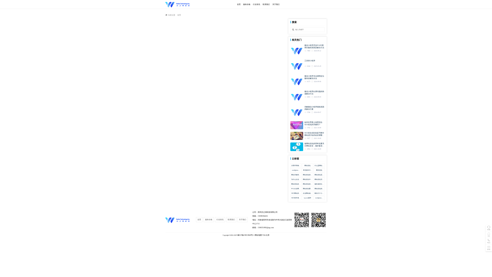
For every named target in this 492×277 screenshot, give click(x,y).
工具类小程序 (309, 61)
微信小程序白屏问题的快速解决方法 (314, 93)
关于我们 (276, 4)
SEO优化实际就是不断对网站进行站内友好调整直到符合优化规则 (314, 134)
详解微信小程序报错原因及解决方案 (314, 108)
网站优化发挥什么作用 (295, 184)
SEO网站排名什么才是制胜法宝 (295, 193)
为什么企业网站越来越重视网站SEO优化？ (295, 180)
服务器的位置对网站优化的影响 (319, 184)
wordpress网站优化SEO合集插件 (295, 170)
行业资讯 (256, 4)
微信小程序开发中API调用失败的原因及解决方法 (314, 46)
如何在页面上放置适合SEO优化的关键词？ (313, 123)
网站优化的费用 (307, 184)
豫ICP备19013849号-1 (245, 235)
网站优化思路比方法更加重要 (319, 175)
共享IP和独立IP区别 (295, 166)
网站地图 (258, 235)
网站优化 (307, 165)
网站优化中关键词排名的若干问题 (307, 180)
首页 (239, 4)
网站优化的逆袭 (319, 189)
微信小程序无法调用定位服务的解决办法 (314, 77)
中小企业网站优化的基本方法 (295, 189)
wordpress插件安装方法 (319, 198)
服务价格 (246, 4)
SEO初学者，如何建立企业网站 (295, 198)
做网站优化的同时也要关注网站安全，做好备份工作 (314, 145)
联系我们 (266, 4)
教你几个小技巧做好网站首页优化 (319, 193)
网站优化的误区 (307, 175)
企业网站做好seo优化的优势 (307, 193)
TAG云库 (265, 235)
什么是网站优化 (319, 166)
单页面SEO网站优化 (307, 170)
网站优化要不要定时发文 (307, 189)
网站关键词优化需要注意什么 (295, 175)
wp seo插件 (307, 198)
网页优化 (319, 170)
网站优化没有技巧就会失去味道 (319, 180)
